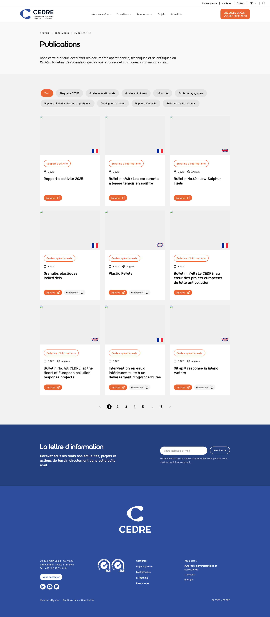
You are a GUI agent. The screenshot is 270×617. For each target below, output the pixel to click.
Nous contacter (51, 576)
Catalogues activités (113, 103)
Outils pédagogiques (190, 93)
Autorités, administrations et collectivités (200, 567)
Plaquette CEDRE (69, 93)
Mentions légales (49, 600)
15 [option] (160, 406)
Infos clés (162, 93)
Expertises (123, 13)
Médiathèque (143, 571)
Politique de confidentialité (78, 600)
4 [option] (134, 406)
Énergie (188, 579)
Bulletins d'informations (181, 103)
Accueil (45, 33)
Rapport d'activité (146, 103)
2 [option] (118, 406)
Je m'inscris (220, 450)
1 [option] (109, 406)
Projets (161, 13)
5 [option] (143, 406)
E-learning (142, 577)
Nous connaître (100, 13)
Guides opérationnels (102, 93)
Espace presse (209, 3)
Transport (189, 574)
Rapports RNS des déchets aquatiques (67, 103)
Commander (72, 292)
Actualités (176, 13)
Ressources (143, 13)
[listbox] (135, 407)
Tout (47, 93)
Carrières (226, 3)
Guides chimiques (136, 93)
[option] (100, 407)
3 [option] (126, 406)
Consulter (50, 198)
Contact (240, 3)
